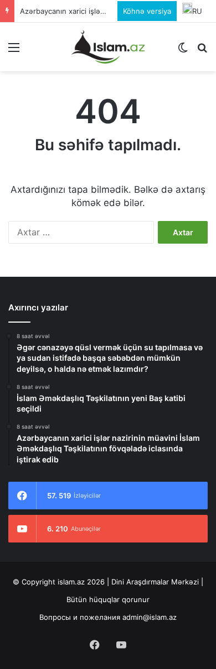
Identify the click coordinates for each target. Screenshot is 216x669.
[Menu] (13, 51)
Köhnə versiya (147, 11)
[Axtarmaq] (202, 51)
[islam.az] (108, 47)
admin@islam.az (149, 617)
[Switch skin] (182, 51)
